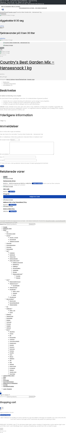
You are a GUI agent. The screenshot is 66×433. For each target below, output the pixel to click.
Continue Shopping (5, 415)
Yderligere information (9, 83)
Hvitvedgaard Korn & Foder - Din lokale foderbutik (33, 8)
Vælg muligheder (38, 183)
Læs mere (12, 191)
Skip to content (16, 6)
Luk (1, 429)
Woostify (48, 221)
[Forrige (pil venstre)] (0, 432)
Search (32, 224)
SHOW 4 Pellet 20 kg (8, 209)
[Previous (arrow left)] (0, 56)
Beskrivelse (6, 82)
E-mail (2, 160)
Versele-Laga (12, 12)
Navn (2, 157)
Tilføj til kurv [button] (13, 205)
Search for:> (3, 224)
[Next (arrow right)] (2, 56)
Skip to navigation (6, 6)
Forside (2, 12)
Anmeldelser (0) (7, 85)
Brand (6, 12)
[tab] (34, 82)
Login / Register (7, 389)
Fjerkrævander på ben (9, 181)
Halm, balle (6, 189)
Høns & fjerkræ (10, 79)
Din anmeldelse (5, 154)
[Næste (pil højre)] (2, 432)
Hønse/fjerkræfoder (20, 79)
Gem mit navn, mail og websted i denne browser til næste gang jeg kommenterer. (25, 163)
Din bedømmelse (5, 140)
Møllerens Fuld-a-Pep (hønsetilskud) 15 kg (15, 202)
